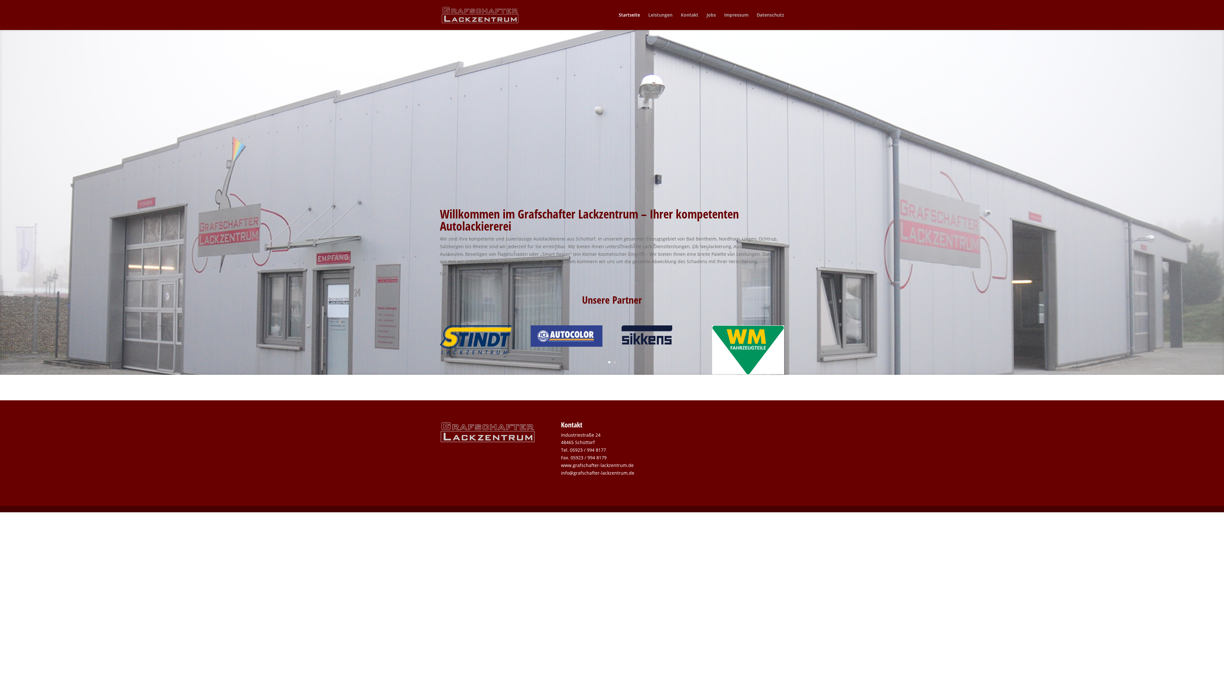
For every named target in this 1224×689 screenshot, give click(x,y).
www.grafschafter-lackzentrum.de (597, 465)
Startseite (629, 15)
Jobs (711, 15)
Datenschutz (770, 15)
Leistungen (660, 15)
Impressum (736, 15)
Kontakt (689, 15)
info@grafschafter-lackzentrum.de (597, 473)
